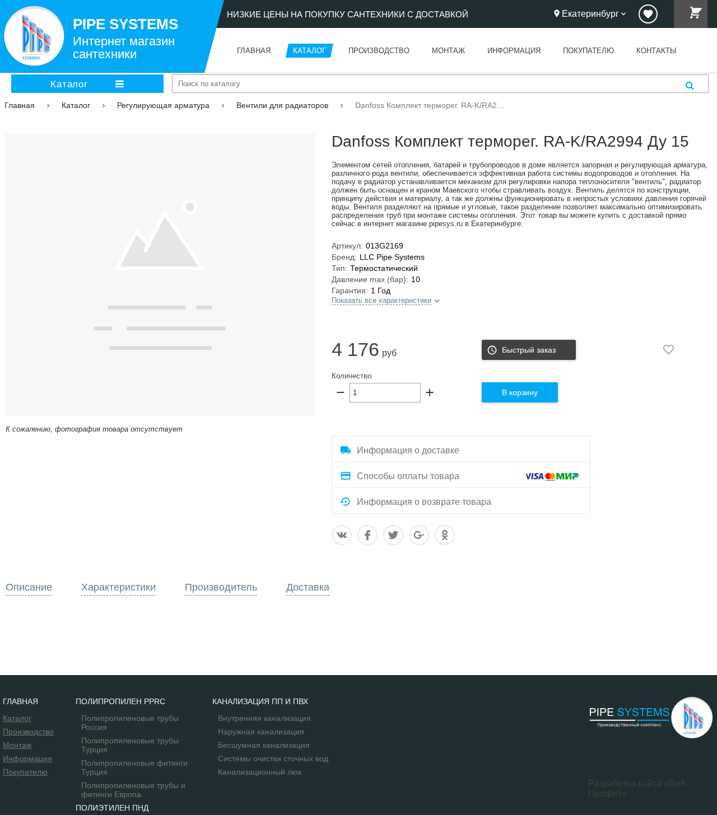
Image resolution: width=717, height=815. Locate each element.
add (429, 392)
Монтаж (17, 745)
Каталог (68, 83)
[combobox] (440, 83)
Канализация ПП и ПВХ (260, 701)
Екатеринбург (590, 13)
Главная (20, 701)
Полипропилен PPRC (120, 701)
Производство (28, 731)
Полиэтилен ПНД (112, 807)
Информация (27, 758)
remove (340, 392)
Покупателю (25, 771)
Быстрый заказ (529, 349)
